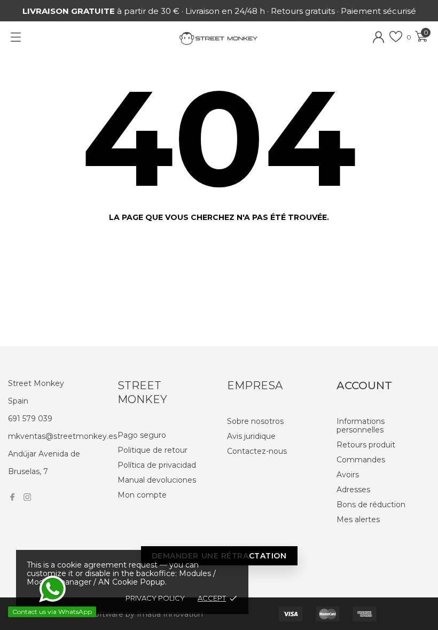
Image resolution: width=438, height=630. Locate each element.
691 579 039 (30, 418)
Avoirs (348, 474)
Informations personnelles (361, 425)
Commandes (361, 459)
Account (364, 385)
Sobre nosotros (255, 421)
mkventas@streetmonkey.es (62, 436)
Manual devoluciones (157, 480)
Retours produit (366, 445)
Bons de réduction (371, 504)
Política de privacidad (157, 465)
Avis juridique (251, 436)
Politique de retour (152, 450)
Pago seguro (142, 435)
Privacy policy (155, 598)
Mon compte (142, 495)
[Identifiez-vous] (379, 37)
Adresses (353, 489)
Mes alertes (358, 519)
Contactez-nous (257, 451)
